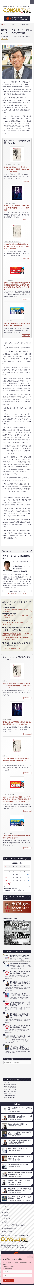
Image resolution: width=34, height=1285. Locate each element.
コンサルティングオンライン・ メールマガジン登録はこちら (20, 18)
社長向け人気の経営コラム (9, 1231)
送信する (8, 1280)
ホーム (4, 1206)
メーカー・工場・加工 (10, 1091)
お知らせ (4, 1222)
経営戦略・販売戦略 (10, 1085)
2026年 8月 (17, 863)
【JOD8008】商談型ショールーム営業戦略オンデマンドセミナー (17, 324)
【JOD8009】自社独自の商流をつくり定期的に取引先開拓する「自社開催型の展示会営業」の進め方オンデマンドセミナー (17, 286)
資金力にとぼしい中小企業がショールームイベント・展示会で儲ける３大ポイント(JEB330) (16, 169)
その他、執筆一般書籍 (10, 203)
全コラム (7, 1082)
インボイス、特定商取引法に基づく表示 (13, 1225)
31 (9, 883)
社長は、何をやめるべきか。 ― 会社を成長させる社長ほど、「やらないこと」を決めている (20, 1003)
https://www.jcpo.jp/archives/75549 (14, 920)
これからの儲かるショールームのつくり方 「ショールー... (16, 610)
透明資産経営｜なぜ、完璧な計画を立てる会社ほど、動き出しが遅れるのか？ (20, 1015)
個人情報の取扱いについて (9, 1228)
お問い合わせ (6, 1219)
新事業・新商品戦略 (10, 1087)
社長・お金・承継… (10, 1097)
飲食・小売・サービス (10, 1093)
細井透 (28, 36)
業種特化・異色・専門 (10, 1095)
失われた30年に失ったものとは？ (19, 963)
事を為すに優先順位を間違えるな (19, 955)
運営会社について (7, 1215)
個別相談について (7, 1212)
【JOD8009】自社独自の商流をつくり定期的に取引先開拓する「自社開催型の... (15, 634)
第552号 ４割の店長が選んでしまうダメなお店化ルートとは (20, 1037)
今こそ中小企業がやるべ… (16, 890)
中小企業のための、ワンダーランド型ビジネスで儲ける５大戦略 (20, 972)
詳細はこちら (26, 181)
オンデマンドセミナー (10, 280)
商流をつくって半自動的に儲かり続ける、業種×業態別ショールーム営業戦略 (16, 207)
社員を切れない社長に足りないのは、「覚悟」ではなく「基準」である (19, 1047)
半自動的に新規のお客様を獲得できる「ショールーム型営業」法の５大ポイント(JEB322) (16, 246)
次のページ (27, 551)
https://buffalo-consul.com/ (17, 593)
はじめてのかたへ (7, 1209)
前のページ (7, 551)
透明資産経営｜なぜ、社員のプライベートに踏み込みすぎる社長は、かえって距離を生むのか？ (20, 983)
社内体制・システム (10, 1089)
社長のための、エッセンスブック (12, 164)
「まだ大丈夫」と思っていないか (19, 994)
